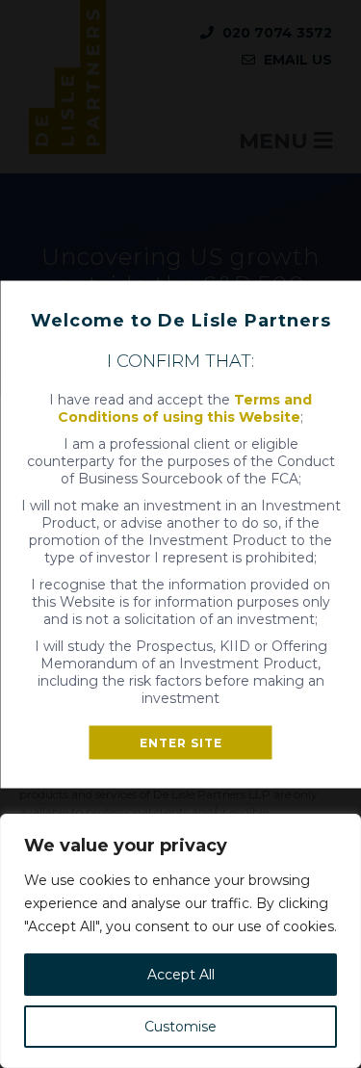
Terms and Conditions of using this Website (185, 407)
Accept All (181, 974)
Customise (180, 1026)
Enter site (181, 742)
